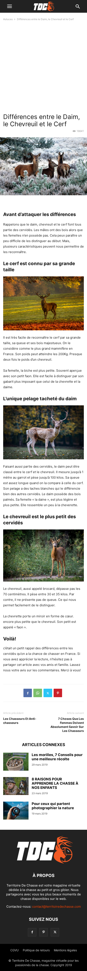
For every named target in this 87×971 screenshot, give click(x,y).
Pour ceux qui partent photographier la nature (53, 806)
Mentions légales (65, 950)
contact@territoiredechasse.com (56, 907)
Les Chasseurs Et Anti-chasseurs (19, 720)
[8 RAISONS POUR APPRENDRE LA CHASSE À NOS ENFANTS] (16, 786)
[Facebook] (27, 693)
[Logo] (43, 863)
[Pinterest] (58, 693)
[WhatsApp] (37, 693)
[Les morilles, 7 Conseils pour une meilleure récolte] (16, 762)
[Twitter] (48, 693)
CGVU (14, 950)
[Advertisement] (43, 66)
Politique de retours (36, 950)
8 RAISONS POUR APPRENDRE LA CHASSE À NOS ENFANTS (55, 783)
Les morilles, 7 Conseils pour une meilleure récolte (57, 757)
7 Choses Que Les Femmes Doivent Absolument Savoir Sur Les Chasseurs (67, 725)
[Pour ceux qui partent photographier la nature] (16, 811)
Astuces (8, 19)
